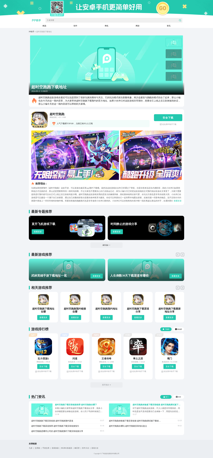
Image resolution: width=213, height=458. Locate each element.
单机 (106, 26)
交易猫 (37, 448)
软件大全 (85, 448)
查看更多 (38, 232)
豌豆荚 (77, 448)
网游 (137, 26)
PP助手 (31, 32)
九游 (30, 448)
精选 (44, 26)
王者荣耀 (50, 20)
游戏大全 (94, 448)
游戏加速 (55, 448)
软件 (75, 26)
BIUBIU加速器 (66, 448)
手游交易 (45, 448)
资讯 (168, 26)
